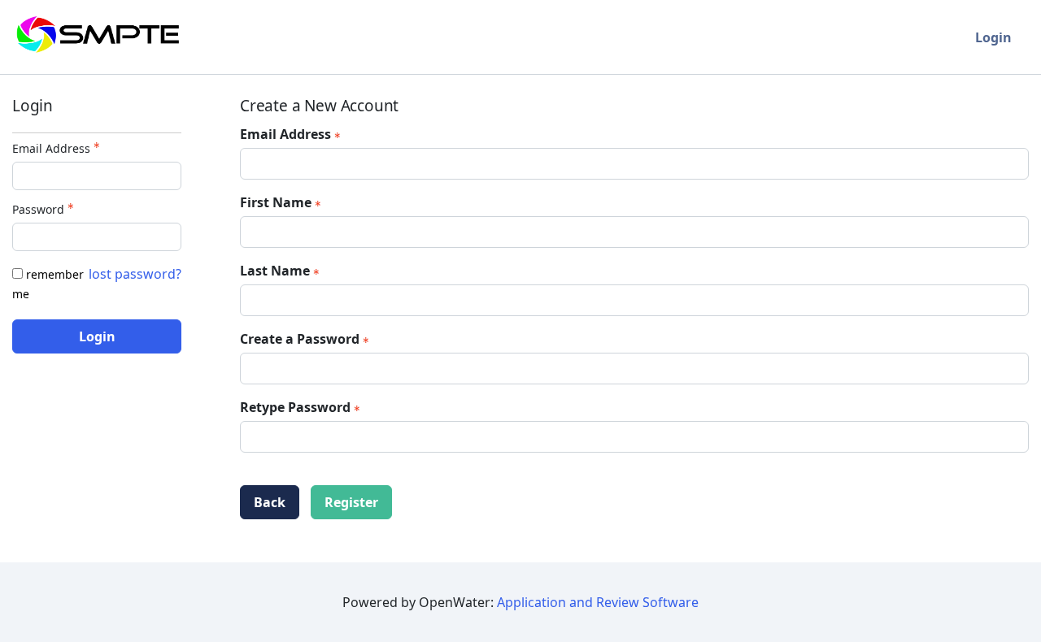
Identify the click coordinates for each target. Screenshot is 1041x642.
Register (351, 502)
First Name (275, 202)
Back (269, 502)
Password (38, 209)
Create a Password (299, 339)
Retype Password (295, 407)
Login (993, 37)
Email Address (51, 148)
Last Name (275, 271)
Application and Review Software (598, 602)
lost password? (135, 274)
